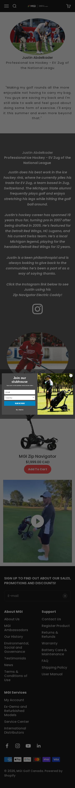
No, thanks (19, 410)
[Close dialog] (70, 375)
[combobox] (19, 397)
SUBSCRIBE (20, 403)
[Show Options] (33, 397)
